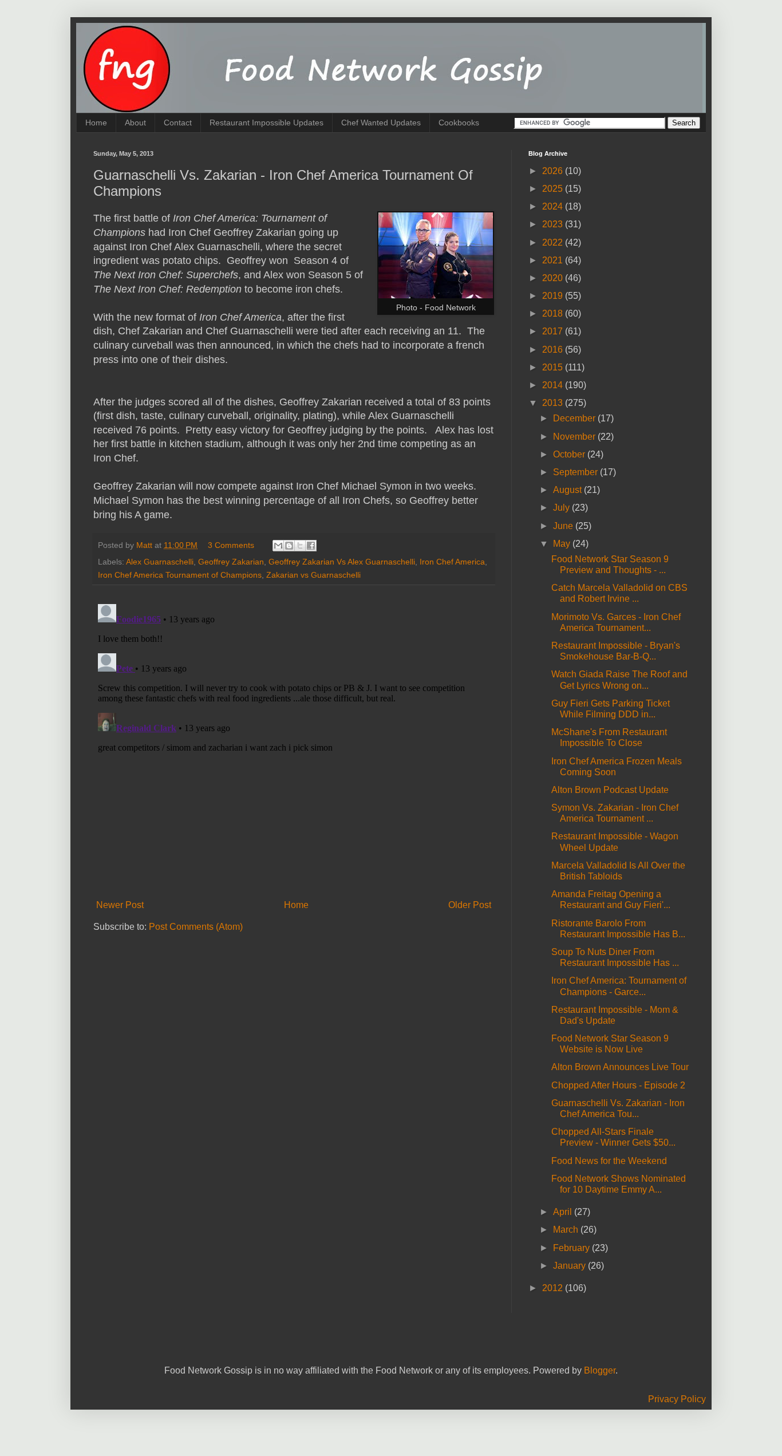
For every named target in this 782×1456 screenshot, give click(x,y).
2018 (553, 313)
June (564, 526)
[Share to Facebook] (311, 545)
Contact (178, 122)
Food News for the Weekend (609, 1161)
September (576, 472)
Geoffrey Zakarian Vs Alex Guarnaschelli (341, 561)
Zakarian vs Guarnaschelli (313, 574)
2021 (553, 260)
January (570, 1265)
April (563, 1212)
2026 (553, 171)
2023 (553, 224)
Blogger (599, 1370)
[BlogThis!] (289, 545)
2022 (553, 242)
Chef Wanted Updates (381, 122)
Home (96, 122)
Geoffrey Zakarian (231, 561)
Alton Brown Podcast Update (610, 790)
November (575, 436)
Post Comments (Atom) (196, 927)
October (570, 454)
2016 (553, 349)
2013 (553, 403)
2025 (553, 189)
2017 (553, 331)
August (568, 490)
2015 (553, 367)
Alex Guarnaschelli (159, 561)
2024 (553, 206)
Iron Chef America (452, 561)
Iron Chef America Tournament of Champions (180, 574)
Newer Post (120, 905)
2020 (553, 278)
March (566, 1229)
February (572, 1248)
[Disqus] (293, 742)
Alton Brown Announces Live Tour (620, 1067)
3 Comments (231, 545)
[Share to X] (300, 545)
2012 (553, 1288)
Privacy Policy (677, 1399)
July (562, 507)
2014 (553, 385)
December (575, 418)
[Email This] (278, 545)
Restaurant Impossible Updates (266, 122)
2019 (553, 296)
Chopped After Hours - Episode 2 (618, 1085)
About (135, 122)
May (562, 544)
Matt (145, 545)
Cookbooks (459, 122)
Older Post (469, 905)
